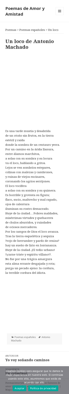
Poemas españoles (25, 337)
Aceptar (19, 388)
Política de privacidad (43, 388)
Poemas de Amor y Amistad (25, 11)
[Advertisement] (34, 88)
